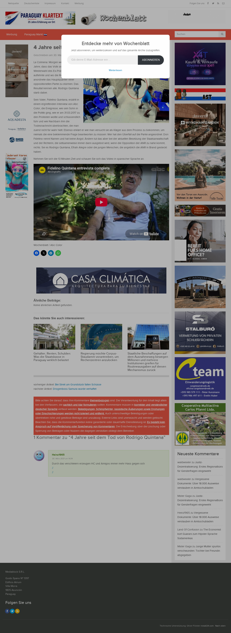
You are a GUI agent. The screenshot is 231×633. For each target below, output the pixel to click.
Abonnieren (151, 60)
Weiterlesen (115, 70)
